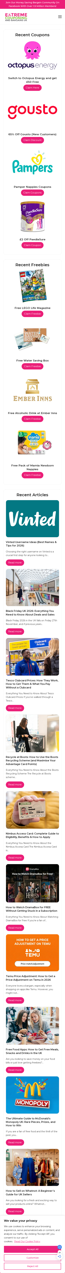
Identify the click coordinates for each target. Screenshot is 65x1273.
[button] (60, 16)
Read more (15, 562)
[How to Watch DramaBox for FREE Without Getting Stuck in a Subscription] (32, 883)
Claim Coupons (32, 192)
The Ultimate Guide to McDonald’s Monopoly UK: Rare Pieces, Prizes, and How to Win (30, 1122)
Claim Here (32, 87)
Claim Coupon (32, 245)
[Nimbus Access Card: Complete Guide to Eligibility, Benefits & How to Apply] (32, 809)
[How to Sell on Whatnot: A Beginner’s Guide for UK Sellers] (32, 1167)
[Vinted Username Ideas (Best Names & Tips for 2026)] (32, 518)
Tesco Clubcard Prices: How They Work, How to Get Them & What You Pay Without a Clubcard (32, 684)
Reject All (32, 1266)
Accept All (32, 1249)
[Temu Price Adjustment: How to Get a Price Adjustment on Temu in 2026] (32, 952)
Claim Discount (32, 140)
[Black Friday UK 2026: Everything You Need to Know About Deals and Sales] (32, 587)
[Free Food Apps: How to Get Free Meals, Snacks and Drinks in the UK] (32, 1025)
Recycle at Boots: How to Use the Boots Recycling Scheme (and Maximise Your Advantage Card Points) (32, 761)
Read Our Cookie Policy (27, 1241)
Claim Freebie (32, 313)
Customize (33, 1257)
